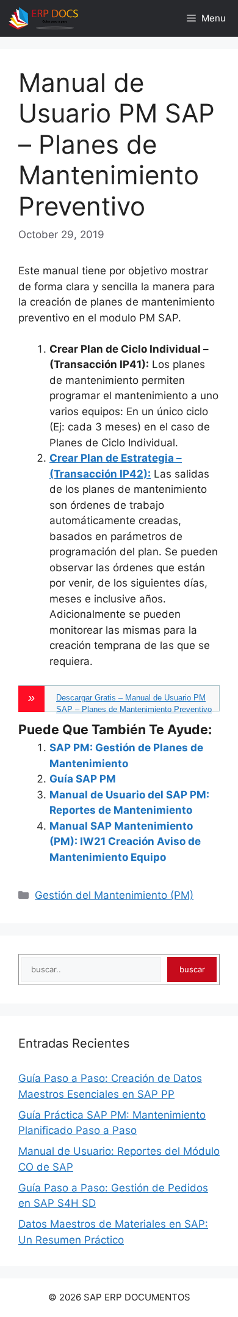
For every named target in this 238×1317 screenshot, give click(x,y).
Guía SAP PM (82, 779)
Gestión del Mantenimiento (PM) (114, 895)
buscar (192, 969)
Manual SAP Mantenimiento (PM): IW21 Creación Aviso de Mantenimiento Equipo (125, 841)
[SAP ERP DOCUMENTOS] (43, 18)
